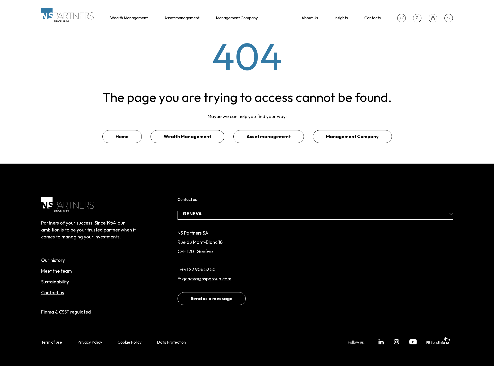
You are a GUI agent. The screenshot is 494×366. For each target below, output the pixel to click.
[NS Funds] (401, 18)
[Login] (433, 18)
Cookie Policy (130, 342)
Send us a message (212, 298)
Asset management (181, 17)
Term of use (51, 342)
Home (122, 136)
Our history (53, 260)
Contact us (52, 293)
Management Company (237, 17)
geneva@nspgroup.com (206, 279)
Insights (341, 17)
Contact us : (188, 199)
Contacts (372, 17)
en (449, 18)
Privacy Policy (89, 342)
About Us (309, 17)
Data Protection (171, 342)
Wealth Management (129, 17)
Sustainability (55, 282)
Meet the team (56, 271)
